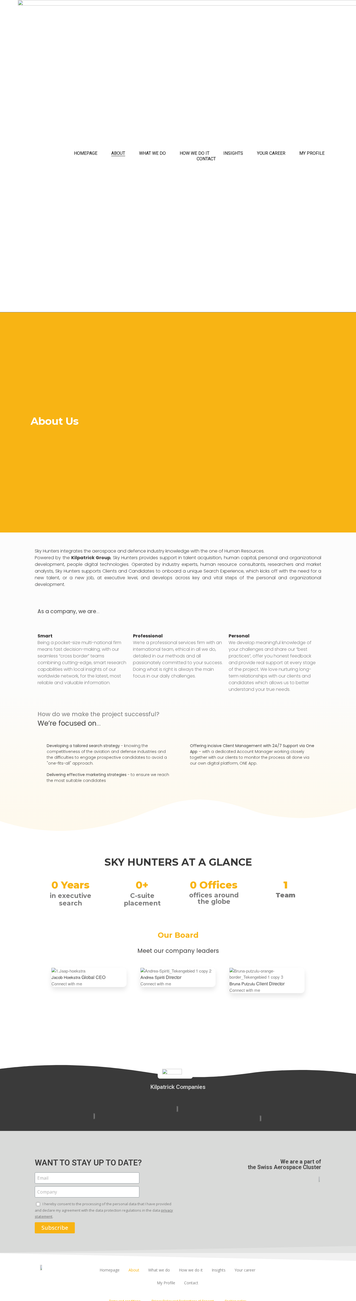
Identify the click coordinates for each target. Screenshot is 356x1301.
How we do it (194, 153)
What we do (152, 153)
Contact (206, 158)
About (118, 153)
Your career (271, 153)
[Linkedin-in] (298, 1271)
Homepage (85, 153)
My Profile (312, 153)
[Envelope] (313, 1271)
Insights (233, 153)
